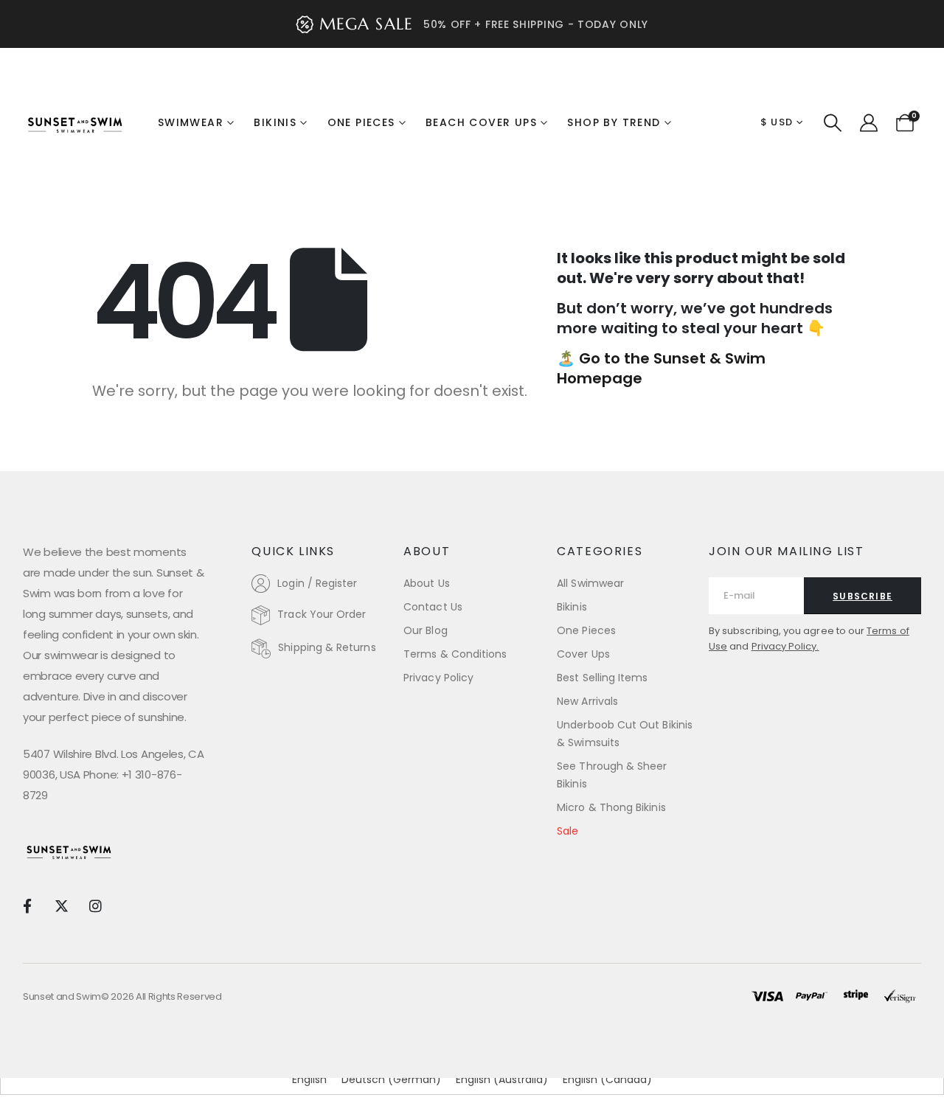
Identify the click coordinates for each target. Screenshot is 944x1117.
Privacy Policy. (785, 646)
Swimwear (190, 122)
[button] (833, 123)
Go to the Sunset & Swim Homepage (661, 368)
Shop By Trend (613, 122)
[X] (61, 905)
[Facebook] (27, 905)
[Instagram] (95, 905)
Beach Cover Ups (481, 122)
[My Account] (868, 123)
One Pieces (361, 122)
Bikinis (275, 122)
